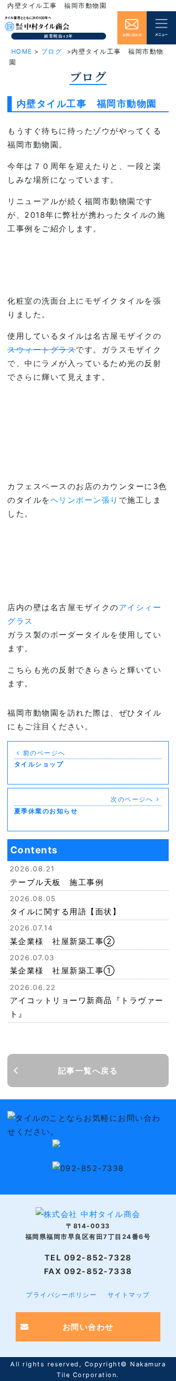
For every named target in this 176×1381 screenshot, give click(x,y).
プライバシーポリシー (61, 1295)
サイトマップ (129, 1295)
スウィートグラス (41, 349)
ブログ (52, 51)
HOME (22, 51)
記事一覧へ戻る (88, 1070)
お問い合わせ (88, 1327)
